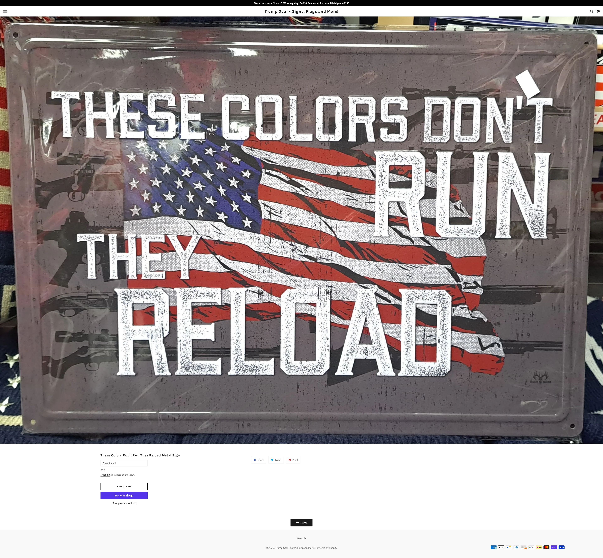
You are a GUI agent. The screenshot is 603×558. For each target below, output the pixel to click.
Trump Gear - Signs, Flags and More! (302, 11)
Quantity (107, 463)
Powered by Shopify (326, 547)
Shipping (105, 474)
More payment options (124, 503)
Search (301, 538)
